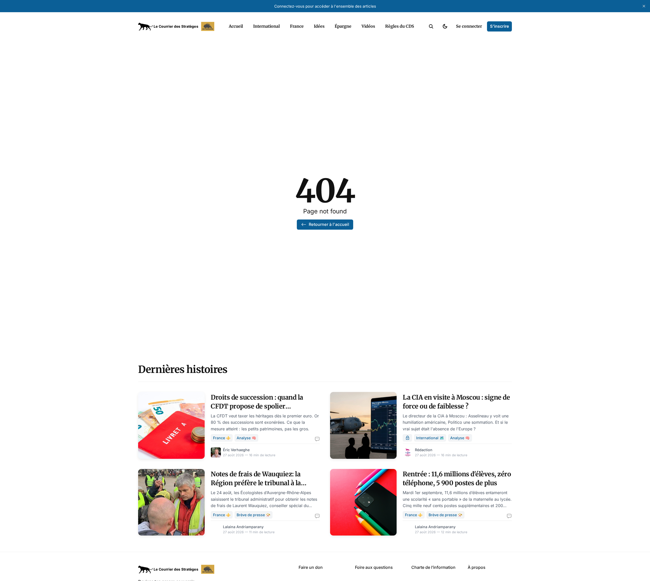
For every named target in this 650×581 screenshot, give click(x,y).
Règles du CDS (399, 26)
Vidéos (368, 26)
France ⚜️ (222, 438)
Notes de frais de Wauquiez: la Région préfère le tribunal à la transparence (256, 483)
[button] (431, 26)
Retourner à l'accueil (329, 224)
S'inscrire (499, 26)
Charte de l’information (433, 567)
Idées (319, 26)
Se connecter (469, 26)
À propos (476, 567)
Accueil (236, 26)
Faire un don (311, 567)
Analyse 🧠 (246, 438)
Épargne (343, 26)
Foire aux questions (374, 567)
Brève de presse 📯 (253, 515)
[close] (644, 6)
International (266, 26)
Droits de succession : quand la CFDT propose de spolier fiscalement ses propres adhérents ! (265, 406)
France (297, 26)
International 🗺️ (430, 438)
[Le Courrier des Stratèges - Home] (178, 26)
